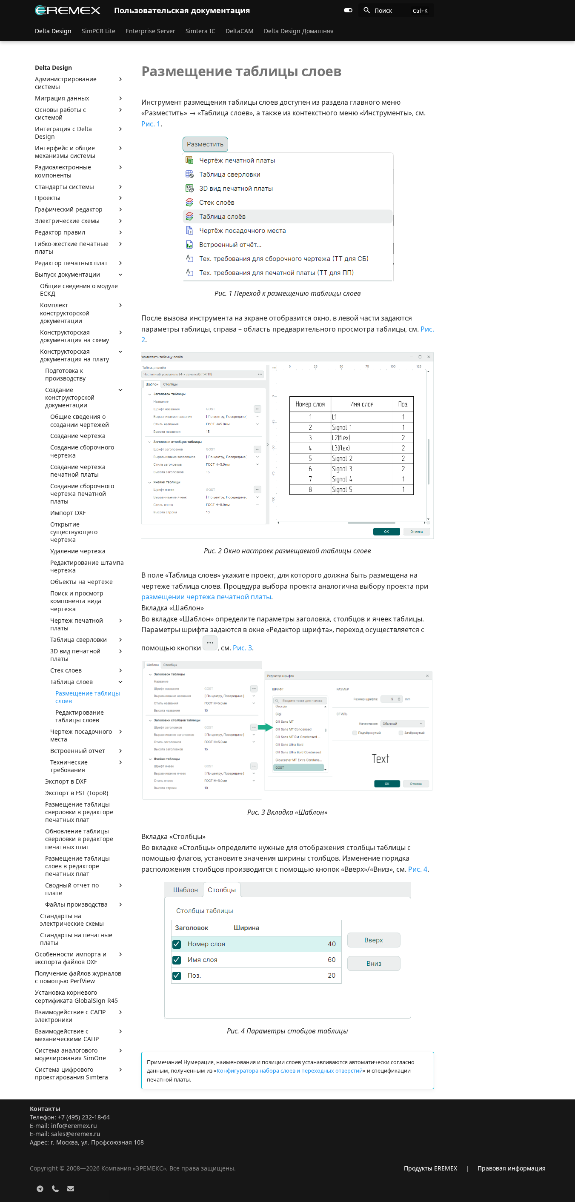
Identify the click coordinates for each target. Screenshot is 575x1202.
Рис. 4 (417, 869)
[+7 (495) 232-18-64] (55, 1188)
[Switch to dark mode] (348, 10)
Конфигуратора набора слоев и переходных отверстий (290, 1070)
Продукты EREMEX (430, 1168)
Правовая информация (512, 1168)
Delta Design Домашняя (299, 31)
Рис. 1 (150, 124)
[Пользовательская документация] (67, 10)
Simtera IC (200, 31)
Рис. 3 (242, 648)
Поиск (383, 10)
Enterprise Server (150, 31)
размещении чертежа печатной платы (206, 596)
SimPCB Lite (98, 31)
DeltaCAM (240, 31)
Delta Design (53, 31)
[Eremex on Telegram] (40, 1188)
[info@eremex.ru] (70, 1188)
